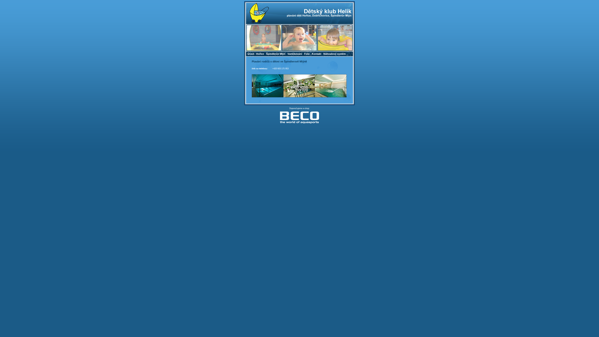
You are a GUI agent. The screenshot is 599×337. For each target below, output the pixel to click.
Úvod (251, 54)
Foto (307, 54)
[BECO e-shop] (299, 123)
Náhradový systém (334, 54)
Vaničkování (294, 54)
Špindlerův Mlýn (275, 54)
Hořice (260, 54)
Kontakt (316, 54)
